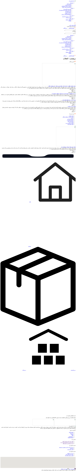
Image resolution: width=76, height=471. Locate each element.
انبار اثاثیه (71, 448)
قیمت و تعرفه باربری (69, 123)
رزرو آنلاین (65, 28)
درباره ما (71, 433)
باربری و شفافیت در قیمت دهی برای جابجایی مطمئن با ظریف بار (64, 93)
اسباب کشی (71, 115)
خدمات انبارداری (68, 12)
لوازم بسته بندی (70, 124)
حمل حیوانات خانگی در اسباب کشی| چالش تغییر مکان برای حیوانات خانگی (62, 86)
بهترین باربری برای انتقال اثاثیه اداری (69, 99)
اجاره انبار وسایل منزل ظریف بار (65, 10)
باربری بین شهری (68, 13)
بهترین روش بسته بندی (69, 455)
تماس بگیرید (72, 25)
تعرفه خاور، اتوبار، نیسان (66, 7)
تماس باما (71, 18)
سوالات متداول (68, 19)
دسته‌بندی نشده (70, 121)
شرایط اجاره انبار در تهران (66, 14)
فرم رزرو (71, 15)
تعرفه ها (71, 2)
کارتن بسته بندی (68, 11)
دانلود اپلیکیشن (71, 28)
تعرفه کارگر (69, 3)
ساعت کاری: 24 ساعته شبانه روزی (66, 442)
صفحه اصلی (71, 432)
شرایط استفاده (70, 437)
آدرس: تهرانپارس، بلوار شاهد (68, 443)
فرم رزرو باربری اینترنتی (66, 16)
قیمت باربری (71, 122)
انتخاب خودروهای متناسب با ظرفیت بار (68, 146)
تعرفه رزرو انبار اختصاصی (66, 6)
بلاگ (72, 435)
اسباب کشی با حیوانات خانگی (68, 116)
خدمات (72, 8)
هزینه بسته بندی (68, 37)
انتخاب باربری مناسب (72, 106)
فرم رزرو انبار (68, 17)
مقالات (70, 20)
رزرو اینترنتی (71, 436)
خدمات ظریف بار (70, 120)
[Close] (75, 32)
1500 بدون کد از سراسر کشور (67, 441)
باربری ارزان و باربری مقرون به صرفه (66, 447)
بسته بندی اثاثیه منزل (67, 9)
